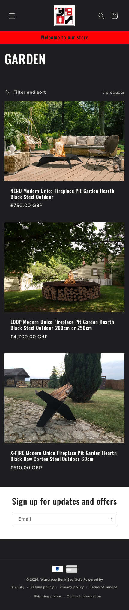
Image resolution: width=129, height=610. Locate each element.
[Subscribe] (110, 519)
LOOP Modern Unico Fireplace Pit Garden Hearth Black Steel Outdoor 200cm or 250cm (62, 325)
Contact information (84, 596)
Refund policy (42, 587)
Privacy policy (72, 587)
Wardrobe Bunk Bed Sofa (61, 580)
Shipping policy (47, 596)
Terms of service (104, 587)
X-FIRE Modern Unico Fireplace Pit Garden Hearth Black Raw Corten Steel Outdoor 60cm (63, 456)
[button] (12, 15)
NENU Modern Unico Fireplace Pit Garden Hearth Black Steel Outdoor (62, 194)
